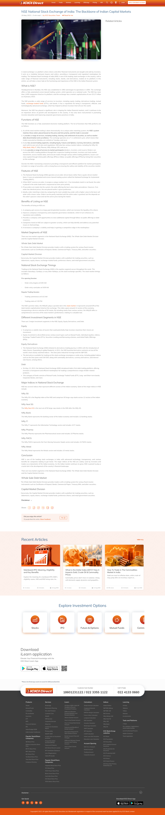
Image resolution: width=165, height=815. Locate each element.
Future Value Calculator (90, 715)
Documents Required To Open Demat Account (71, 732)
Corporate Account (89, 755)
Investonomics (127, 716)
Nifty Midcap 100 (108, 716)
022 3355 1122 (97, 692)
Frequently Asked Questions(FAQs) (50, 741)
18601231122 (73, 692)
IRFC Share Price (30, 751)
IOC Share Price (30, 754)
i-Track (125, 724)
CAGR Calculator (89, 734)
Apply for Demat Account (137, 2)
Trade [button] (61, 2)
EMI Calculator (88, 720)
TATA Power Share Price (52, 771)
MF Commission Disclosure (52, 750)
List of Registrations (50, 753)
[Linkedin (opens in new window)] (36, 802)
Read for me (68, 15)
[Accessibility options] (115, 2)
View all (140, 540)
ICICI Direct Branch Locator (52, 748)
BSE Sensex (106, 713)
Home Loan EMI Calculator (91, 736)
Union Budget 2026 (31, 729)
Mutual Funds (30, 708)
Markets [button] (68, 2)
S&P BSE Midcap (108, 708)
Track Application (128, 736)
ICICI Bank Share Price (51, 779)
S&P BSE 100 (107, 711)
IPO (27, 726)
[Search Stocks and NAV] (107, 2)
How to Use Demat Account (72, 720)
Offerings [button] (86, 2)
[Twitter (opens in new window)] (31, 802)
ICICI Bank (106, 736)
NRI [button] (101, 2)
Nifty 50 (105, 726)
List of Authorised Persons (130, 731)
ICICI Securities (107, 742)
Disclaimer (25, 500)
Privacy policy (49, 731)
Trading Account (88, 752)
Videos (125, 711)
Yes (62, 517)
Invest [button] (53, 2)
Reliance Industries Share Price (33, 745)
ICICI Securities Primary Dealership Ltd (109, 764)
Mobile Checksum (128, 733)
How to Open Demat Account (70, 747)
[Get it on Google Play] (136, 803)
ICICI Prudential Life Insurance (108, 749)
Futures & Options (31, 724)
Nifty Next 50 (29, 408)
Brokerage (48, 705)
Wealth (47, 716)
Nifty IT (33, 147)
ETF (27, 719)
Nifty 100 (106, 721)
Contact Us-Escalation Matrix (51, 727)
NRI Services (48, 719)
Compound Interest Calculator (89, 709)
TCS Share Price (49, 768)
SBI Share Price (30, 742)
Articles (125, 705)
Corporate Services (50, 721)
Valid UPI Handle (50, 756)
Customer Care (49, 713)
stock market (71, 306)
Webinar (125, 708)
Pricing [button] (95, 2)
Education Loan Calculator (91, 739)
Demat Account (88, 749)
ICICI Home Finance (108, 761)
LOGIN (123, 2)
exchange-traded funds (34, 103)
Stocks (27, 705)
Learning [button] (77, 2)
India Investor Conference (33, 732)
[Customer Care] (111, 2)
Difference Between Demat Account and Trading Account (72, 742)
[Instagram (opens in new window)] (27, 802)
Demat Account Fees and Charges (72, 737)
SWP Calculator (88, 728)
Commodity (29, 711)
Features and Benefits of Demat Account (71, 728)
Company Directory (31, 762)
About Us (47, 724)
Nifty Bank (26, 147)
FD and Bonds (30, 713)
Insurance (28, 716)
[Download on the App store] (123, 803)
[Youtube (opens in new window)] (40, 802)
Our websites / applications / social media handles (131, 727)
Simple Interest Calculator (91, 705)
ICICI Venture (107, 756)
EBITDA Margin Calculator (91, 712)
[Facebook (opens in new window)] (23, 802)
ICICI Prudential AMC (109, 753)
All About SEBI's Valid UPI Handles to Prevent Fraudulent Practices (72, 707)
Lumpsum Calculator (90, 718)
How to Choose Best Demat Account (72, 723)
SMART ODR (49, 734)
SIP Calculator (88, 731)
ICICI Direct (106, 758)
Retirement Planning (51, 708)
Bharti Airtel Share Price (52, 773)
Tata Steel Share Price (32, 759)
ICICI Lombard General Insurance (109, 745)
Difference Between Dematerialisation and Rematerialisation (71, 713)
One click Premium (50, 711)
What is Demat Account (71, 717)
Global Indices (107, 705)
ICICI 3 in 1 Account (89, 747)
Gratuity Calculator (89, 723)
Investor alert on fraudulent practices (53, 737)
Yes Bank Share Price (32, 757)
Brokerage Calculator (90, 726)
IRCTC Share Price (31, 749)
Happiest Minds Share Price (53, 765)
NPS (27, 721)
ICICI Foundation (108, 739)
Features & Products (51, 745)
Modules (125, 713)
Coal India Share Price (51, 776)
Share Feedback (45, 519)
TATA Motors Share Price (52, 781)
